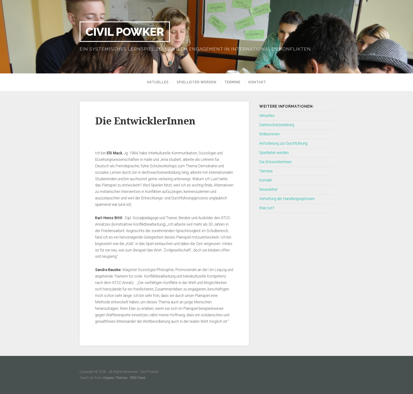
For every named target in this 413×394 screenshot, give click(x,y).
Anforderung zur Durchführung (283, 143)
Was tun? (266, 208)
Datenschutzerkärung (276, 125)
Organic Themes (115, 378)
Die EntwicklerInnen (275, 162)
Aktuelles (158, 82)
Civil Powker (125, 31)
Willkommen (269, 134)
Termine (232, 82)
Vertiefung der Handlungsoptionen (287, 199)
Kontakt (257, 82)
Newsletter (268, 189)
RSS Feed (137, 378)
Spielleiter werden (196, 82)
